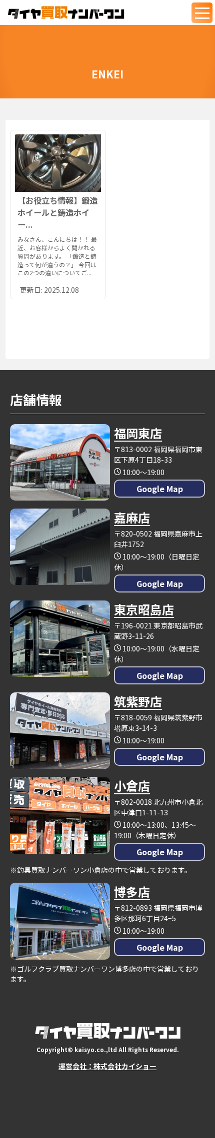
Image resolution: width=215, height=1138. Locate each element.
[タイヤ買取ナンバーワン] (66, 12)
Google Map (159, 489)
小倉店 (132, 785)
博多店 (132, 891)
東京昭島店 (144, 609)
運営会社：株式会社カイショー (107, 1066)
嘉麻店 (132, 517)
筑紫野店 (138, 701)
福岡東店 (138, 433)
